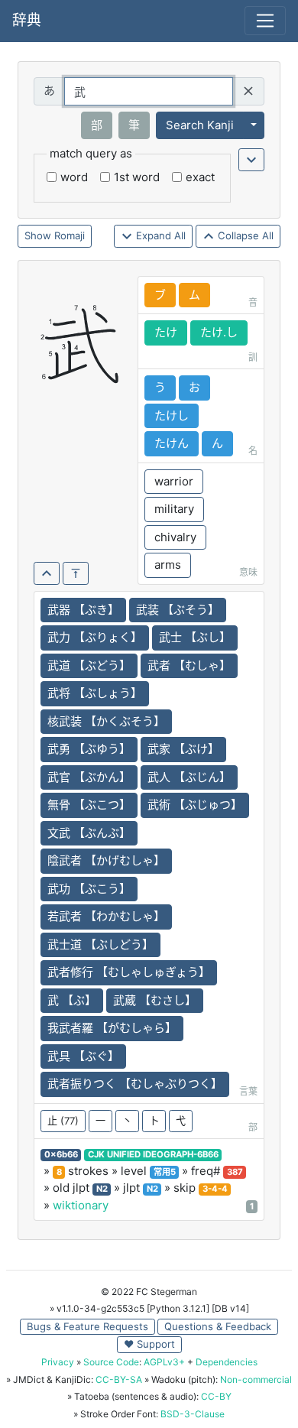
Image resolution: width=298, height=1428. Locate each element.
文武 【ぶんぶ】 (89, 833)
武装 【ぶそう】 (177, 609)
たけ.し (219, 332)
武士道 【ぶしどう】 (100, 944)
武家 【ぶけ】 (183, 749)
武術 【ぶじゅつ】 (194, 804)
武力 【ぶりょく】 (94, 637)
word (74, 177)
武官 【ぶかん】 (89, 777)
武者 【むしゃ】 (189, 665)
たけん (171, 443)
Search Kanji (200, 125)
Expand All (159, 235)
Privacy (57, 1362)
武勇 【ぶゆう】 (89, 749)
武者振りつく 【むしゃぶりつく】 (134, 1083)
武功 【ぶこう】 (89, 888)
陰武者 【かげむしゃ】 (106, 860)
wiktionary (81, 1205)
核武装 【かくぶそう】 (106, 721)
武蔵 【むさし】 (154, 1000)
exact (200, 177)
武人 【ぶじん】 (189, 777)
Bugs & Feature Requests (87, 1326)
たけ (165, 332)
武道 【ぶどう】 (89, 665)
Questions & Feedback (217, 1326)
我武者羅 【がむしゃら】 (112, 1028)
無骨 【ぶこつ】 (89, 804)
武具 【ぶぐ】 (83, 1056)
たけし (171, 415)
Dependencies (227, 1362)
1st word (137, 177)
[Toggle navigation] (265, 20)
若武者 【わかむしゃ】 (106, 916)
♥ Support (149, 1344)
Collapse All (244, 235)
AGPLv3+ (164, 1362)
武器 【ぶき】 (83, 609)
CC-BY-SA (119, 1379)
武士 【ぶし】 (195, 637)
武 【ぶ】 (71, 1000)
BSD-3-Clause (192, 1414)
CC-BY (216, 1396)
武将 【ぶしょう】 (94, 693)
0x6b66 (61, 1154)
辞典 (26, 20)
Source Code (111, 1362)
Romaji (69, 235)
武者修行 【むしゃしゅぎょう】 (128, 972)
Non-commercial (256, 1379)
